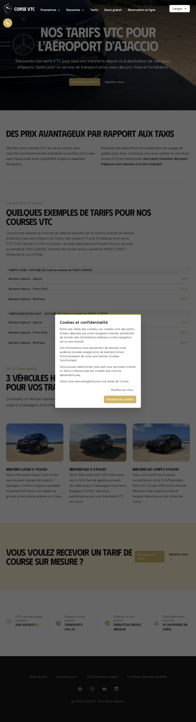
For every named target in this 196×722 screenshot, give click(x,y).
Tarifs (94, 10)
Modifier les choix (122, 390)
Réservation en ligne (141, 10)
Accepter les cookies (120, 399)
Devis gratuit (113, 10)
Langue (177, 8)
